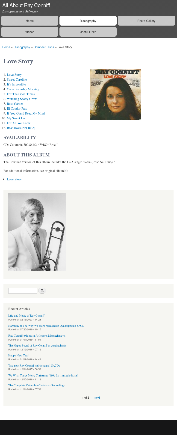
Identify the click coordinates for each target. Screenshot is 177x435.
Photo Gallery (146, 20)
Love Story (14, 74)
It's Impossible (16, 84)
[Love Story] (115, 122)
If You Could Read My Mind (26, 113)
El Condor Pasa (17, 108)
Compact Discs (44, 47)
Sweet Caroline (17, 79)
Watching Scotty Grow (22, 99)
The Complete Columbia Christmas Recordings (36, 385)
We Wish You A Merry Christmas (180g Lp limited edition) (43, 375)
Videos (29, 31)
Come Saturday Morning (23, 89)
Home (30, 20)
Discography (88, 20)
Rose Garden (15, 103)
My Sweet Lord (17, 118)
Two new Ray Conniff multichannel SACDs (34, 365)
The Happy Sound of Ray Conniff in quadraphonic (37, 345)
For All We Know (18, 123)
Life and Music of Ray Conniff (26, 315)
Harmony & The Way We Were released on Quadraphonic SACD (46, 326)
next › (97, 397)
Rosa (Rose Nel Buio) (21, 128)
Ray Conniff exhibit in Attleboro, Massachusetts (36, 336)
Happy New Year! (18, 355)
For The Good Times (21, 94)
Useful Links (88, 31)
